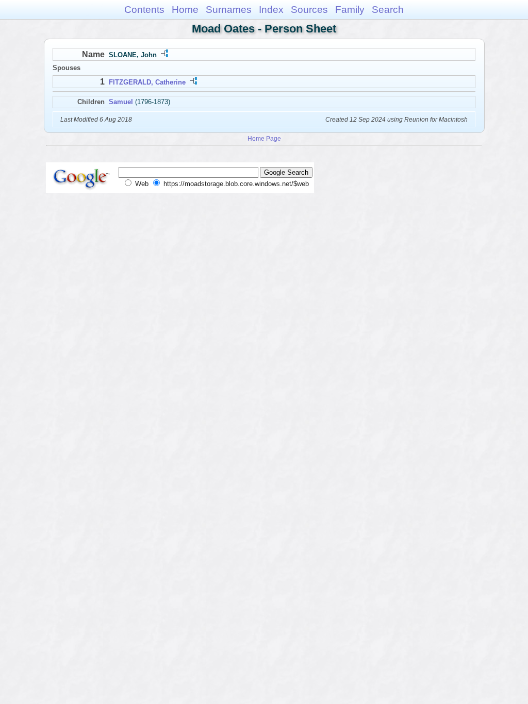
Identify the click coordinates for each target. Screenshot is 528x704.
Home (185, 9)
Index (271, 9)
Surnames (229, 9)
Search (388, 9)
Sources (309, 9)
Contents (144, 9)
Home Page (264, 138)
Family (350, 9)
